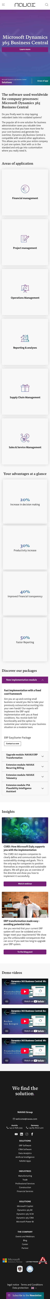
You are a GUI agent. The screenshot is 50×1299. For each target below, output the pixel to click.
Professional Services (25, 1184)
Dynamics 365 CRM (25, 1218)
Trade (25, 1180)
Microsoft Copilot (25, 1206)
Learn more (32, 49)
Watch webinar (25, 884)
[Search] (46, 4)
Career (25, 1244)
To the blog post (25, 952)
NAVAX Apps (25, 1161)
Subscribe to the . (27, 1295)
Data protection (20, 1288)
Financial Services (25, 1191)
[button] (3, 4)
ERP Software (25, 1146)
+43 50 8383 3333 (15, 1128)
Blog (25, 1240)
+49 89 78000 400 (35, 1128)
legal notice (13, 1285)
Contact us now (13, 744)
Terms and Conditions (32, 1285)
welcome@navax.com (26, 1119)
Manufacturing (25, 1176)
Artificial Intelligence (25, 1157)
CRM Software (25, 1149)
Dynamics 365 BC (25, 1210)
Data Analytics (25, 1153)
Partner (25, 1248)
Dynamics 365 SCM (25, 1214)
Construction (25, 1187)
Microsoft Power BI (25, 1222)
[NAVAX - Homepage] (25, 5)
